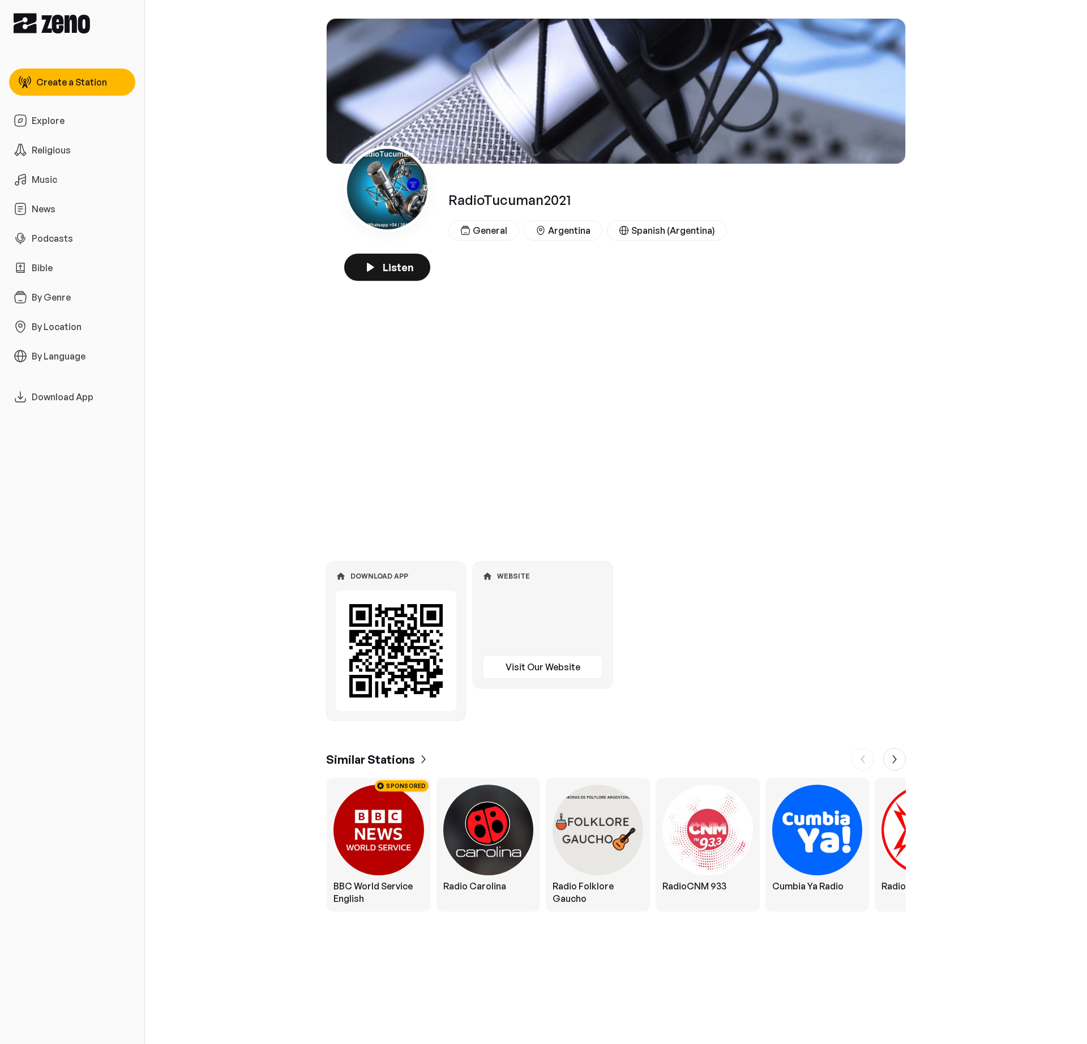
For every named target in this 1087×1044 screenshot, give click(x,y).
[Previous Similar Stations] (862, 759)
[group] (616, 844)
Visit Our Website (543, 667)
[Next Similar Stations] (894, 759)
